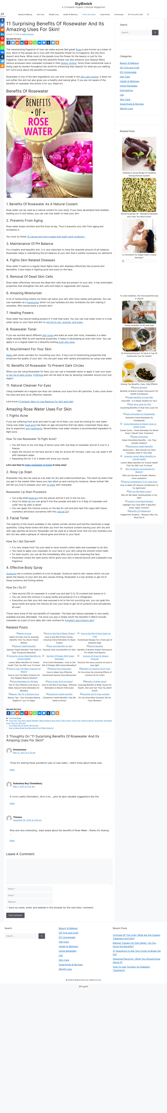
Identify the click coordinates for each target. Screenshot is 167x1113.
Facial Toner (75, 721)
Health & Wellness (70, 14)
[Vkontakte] (39, 43)
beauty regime (68, 63)
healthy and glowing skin (80, 620)
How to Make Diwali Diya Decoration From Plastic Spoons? (31, 728)
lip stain (51, 484)
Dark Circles (66, 721)
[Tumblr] (48, 43)
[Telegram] (53, 43)
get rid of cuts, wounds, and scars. (64, 322)
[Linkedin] (22, 43)
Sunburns (11, 573)
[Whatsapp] (35, 43)
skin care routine (89, 76)
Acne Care (13, 721)
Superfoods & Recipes (132, 104)
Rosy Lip (14, 723)
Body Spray (56, 721)
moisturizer (33, 302)
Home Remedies (89, 14)
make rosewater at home (38, 465)
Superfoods (105, 14)
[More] (57, 43)
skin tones (48, 335)
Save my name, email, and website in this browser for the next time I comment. (51, 907)
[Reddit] (17, 43)
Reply (12, 770)
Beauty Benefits (32, 721)
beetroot (33, 498)
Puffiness (38, 375)
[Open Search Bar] (148, 14)
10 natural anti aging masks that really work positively (55, 236)
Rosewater (99, 721)
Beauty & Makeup (25, 14)
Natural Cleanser (87, 721)
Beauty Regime (45, 721)
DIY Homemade (128, 72)
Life (122, 95)
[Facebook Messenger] (44, 43)
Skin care (22, 723)
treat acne (30, 425)
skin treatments (34, 428)
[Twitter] (13, 43)
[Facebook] (8, 43)
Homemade (118, 14)
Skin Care (125, 99)
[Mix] (31, 43)
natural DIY (63, 511)
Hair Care (40, 14)
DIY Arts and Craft (135, 14)
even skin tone (67, 342)
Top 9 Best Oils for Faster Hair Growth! (24, 725)
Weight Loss (54, 14)
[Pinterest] (26, 43)
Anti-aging (22, 721)
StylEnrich (83, 4)
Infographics (126, 90)
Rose (79, 49)
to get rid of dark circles (19, 375)
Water (9, 355)
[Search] (155, 32)
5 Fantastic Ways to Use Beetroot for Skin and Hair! (46, 401)
